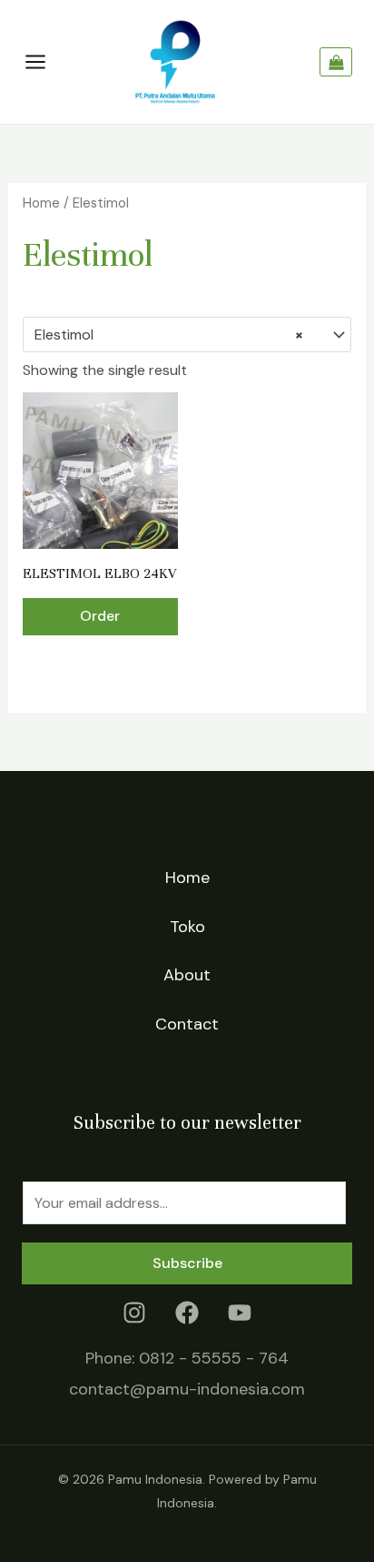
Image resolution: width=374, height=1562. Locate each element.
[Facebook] (187, 1312)
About (187, 975)
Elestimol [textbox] (168, 334)
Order (100, 615)
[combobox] (187, 335)
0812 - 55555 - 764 (214, 1358)
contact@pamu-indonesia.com (187, 1389)
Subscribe (187, 1263)
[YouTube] (239, 1312)
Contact (187, 1024)
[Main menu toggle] (35, 62)
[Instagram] (134, 1312)
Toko (187, 927)
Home (41, 203)
